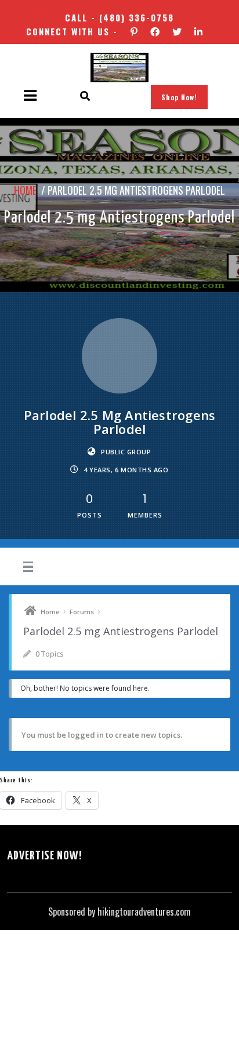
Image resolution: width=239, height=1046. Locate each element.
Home (22, 189)
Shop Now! (179, 97)
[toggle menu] (26, 567)
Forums (82, 611)
